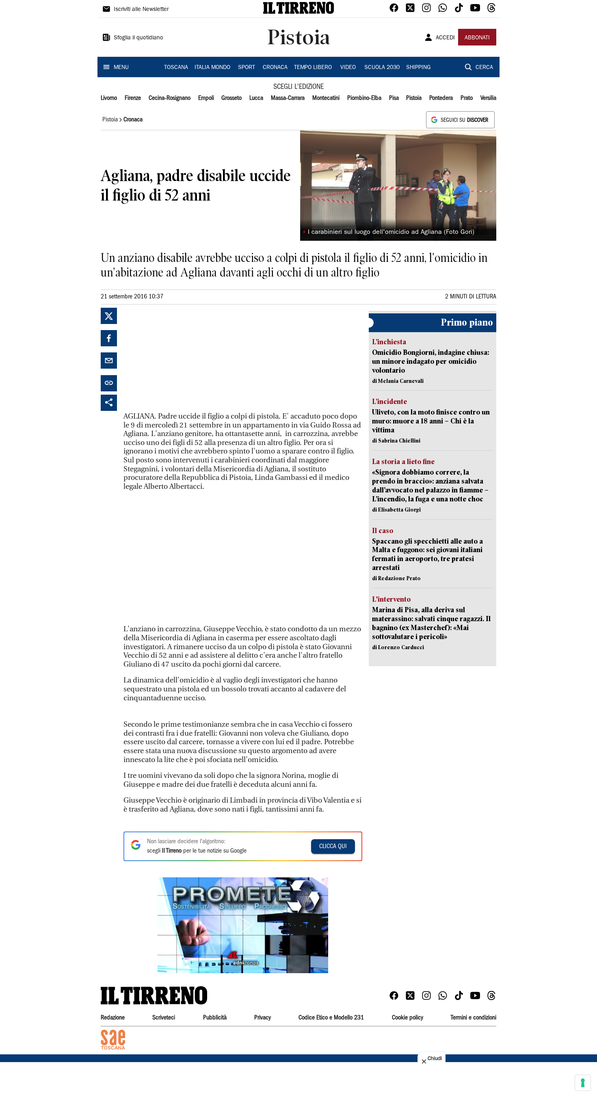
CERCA (484, 68)
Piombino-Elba (364, 98)
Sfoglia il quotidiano (138, 38)
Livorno (109, 98)
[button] (243, 925)
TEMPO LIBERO (313, 68)
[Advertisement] (184, 358)
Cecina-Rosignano (169, 98)
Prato (467, 98)
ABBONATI (477, 38)
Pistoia (414, 98)
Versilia (488, 98)
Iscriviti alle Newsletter (141, 10)
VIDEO (348, 68)
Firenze (133, 98)
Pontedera (441, 98)
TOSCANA (176, 68)
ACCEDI (445, 38)
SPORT (246, 68)
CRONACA (275, 68)
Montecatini (326, 98)
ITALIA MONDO (212, 68)
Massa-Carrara (288, 98)
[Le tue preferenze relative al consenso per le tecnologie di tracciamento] (583, 1083)
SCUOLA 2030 (382, 68)
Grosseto (231, 98)
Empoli (206, 98)
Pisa (394, 98)
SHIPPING (418, 68)
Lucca (256, 98)
